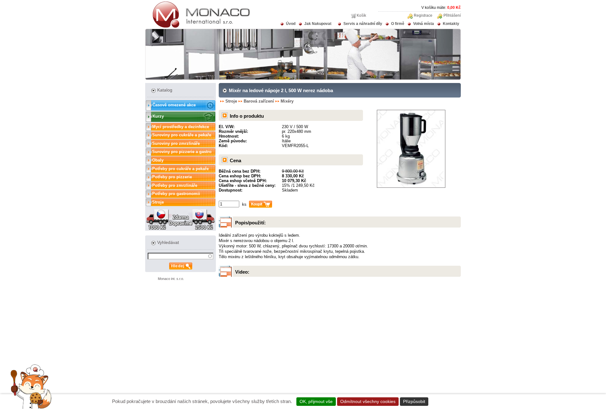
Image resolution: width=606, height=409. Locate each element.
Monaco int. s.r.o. (171, 279)
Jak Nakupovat (317, 23)
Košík (361, 15)
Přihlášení (452, 15)
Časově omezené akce (174, 105)
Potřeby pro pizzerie (172, 177)
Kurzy (158, 116)
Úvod (290, 23)
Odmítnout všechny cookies (367, 401)
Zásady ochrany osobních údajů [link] (463, 401)
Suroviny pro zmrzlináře (176, 143)
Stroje (158, 202)
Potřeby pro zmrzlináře (174, 185)
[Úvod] (197, 26)
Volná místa (423, 23)
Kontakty (451, 23)
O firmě (397, 23)
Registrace (423, 15)
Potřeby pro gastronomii (176, 193)
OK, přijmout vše (316, 401)
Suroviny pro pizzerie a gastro (181, 151)
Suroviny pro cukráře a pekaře (181, 135)
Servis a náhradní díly (362, 23)
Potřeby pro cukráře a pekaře (180, 168)
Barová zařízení (259, 101)
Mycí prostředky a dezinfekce (180, 126)
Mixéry (287, 101)
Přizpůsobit (414, 401)
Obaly (157, 160)
